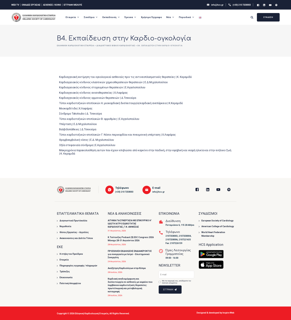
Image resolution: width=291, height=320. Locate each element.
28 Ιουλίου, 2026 (115, 272)
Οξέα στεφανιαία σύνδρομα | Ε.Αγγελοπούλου (87, 145)
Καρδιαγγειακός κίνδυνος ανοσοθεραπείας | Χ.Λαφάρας (93, 92)
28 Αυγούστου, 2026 (117, 244)
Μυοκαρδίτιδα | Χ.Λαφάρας (75, 108)
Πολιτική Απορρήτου (70, 283)
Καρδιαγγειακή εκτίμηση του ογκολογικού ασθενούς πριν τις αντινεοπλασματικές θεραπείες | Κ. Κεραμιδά (125, 76)
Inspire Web (228, 313)
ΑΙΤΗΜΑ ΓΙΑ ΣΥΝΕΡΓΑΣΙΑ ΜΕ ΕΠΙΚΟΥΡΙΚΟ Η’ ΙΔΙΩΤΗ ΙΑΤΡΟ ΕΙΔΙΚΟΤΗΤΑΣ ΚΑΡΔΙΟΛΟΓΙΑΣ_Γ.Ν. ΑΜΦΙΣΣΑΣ (130, 223)
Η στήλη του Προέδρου (71, 254)
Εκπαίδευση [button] (109, 17)
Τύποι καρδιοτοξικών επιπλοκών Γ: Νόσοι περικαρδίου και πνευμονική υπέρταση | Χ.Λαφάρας (117, 134)
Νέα (168, 17)
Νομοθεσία (65, 226)
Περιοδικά (185, 17)
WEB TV (15, 5)
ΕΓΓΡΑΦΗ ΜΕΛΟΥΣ (73, 5)
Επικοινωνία (66, 277)
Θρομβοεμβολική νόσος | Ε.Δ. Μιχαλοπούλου (86, 139)
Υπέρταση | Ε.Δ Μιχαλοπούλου (78, 124)
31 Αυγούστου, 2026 (117, 231)
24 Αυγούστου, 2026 (117, 261)
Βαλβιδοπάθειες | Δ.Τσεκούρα (77, 129)
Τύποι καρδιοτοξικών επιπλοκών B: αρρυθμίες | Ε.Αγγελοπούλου (99, 118)
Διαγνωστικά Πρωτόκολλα (73, 220)
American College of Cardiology (217, 226)
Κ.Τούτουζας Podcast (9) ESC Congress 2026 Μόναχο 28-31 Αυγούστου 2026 (131, 239)
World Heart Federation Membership (213, 234)
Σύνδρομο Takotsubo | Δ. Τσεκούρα (80, 113)
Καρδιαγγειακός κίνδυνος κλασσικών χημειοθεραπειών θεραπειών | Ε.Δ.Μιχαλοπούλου (113, 82)
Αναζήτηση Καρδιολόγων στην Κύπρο (127, 268)
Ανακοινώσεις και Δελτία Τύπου (76, 238)
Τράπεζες (65, 271)
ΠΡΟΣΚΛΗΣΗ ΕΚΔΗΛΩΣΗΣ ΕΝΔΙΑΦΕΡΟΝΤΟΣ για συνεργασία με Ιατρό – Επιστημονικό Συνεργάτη (130, 254)
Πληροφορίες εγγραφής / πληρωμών (78, 265)
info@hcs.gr (217, 5)
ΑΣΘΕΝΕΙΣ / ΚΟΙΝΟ (52, 5)
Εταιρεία (71, 17)
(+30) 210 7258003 (242, 5)
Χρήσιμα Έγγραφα (151, 17)
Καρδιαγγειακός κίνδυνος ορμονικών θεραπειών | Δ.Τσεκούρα (97, 97)
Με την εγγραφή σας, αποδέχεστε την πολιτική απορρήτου (176, 282)
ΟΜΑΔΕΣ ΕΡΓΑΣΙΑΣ (31, 5)
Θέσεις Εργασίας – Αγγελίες (74, 232)
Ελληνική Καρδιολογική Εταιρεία (91, 313)
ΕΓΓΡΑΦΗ (168, 289)
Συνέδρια (89, 17)
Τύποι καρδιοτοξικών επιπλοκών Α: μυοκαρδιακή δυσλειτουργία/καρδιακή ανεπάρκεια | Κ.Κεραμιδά (121, 103)
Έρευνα (128, 17)
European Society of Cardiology (217, 220)
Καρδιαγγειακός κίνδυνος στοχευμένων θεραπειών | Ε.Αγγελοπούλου (102, 87)
